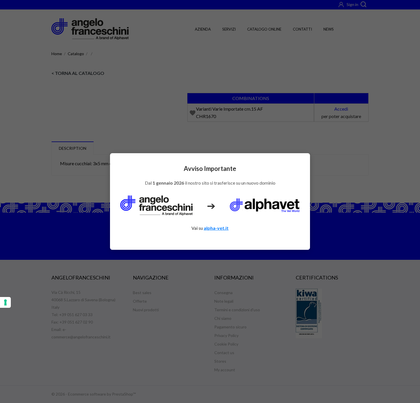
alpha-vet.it (216, 228)
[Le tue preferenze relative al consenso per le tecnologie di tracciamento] (5, 302)
